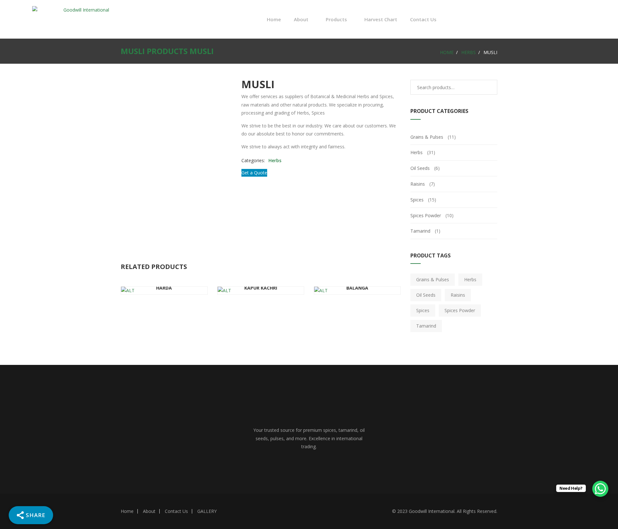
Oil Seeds (420, 168)
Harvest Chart (380, 19)
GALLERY (207, 511)
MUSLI (133, 51)
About (149, 511)
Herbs (468, 52)
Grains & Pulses (426, 137)
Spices (417, 200)
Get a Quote (254, 173)
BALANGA (357, 288)
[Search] (487, 87)
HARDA (164, 288)
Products (336, 19)
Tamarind (420, 231)
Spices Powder (425, 215)
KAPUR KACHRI (260, 288)
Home (274, 19)
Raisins (417, 184)
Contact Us (423, 19)
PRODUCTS (167, 51)
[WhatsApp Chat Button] (600, 489)
